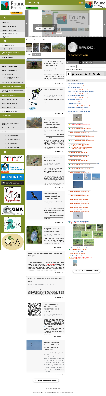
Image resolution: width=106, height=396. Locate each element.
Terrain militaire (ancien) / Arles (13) (76, 99)
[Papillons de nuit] (98, 74)
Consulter (32, 7)
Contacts (55, 388)
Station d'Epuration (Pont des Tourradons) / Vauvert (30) (81, 167)
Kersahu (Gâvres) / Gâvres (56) (75, 255)
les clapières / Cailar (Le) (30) (74, 159)
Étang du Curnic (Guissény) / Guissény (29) (78, 139)
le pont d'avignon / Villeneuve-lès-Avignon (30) (78, 155)
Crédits (59, 388)
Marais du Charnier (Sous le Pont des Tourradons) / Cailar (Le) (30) (83, 163)
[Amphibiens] (86, 74)
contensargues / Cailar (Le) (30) (75, 151)
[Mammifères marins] (77, 74)
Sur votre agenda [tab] (36, 54)
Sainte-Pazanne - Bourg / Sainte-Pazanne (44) (78, 221)
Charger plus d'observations (86, 271)
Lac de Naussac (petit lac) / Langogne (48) (77, 247)
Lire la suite (58, 83)
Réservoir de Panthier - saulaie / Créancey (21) (79, 111)
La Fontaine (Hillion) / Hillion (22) (75, 123)
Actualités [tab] (29, 54)
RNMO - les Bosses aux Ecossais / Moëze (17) (78, 107)
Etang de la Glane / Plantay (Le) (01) (76, 83)
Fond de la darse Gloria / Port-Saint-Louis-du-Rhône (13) (81, 91)
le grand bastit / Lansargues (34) (75, 194)
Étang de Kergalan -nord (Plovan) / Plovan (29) (78, 135)
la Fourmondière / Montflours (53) (75, 251)
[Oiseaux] (69, 74)
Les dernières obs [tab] (72, 66)
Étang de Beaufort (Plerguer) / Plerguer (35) (78, 202)
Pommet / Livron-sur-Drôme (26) (75, 127)
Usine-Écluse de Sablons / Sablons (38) (77, 210)
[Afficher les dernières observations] (74, 69)
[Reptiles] (82, 74)
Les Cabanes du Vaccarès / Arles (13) (76, 95)
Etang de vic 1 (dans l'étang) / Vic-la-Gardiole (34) (79, 190)
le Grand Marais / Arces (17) (74, 103)
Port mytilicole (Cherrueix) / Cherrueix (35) (78, 206)
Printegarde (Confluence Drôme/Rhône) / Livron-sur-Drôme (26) (82, 131)
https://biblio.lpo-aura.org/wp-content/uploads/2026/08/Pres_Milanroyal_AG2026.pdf (54, 217)
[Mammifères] (73, 74)
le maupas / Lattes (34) (73, 198)
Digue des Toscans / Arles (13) (75, 87)
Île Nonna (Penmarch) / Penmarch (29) (76, 143)
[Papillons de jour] (94, 74)
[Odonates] (90, 74)
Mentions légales (49, 388)
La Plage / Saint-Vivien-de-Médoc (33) (76, 171)
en (81, 2)
